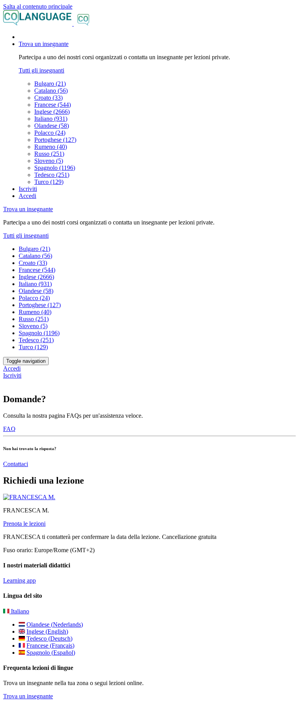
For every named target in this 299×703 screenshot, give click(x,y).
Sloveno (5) (48, 160)
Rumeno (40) (50, 146)
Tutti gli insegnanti (41, 70)
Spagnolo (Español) (50, 652)
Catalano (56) (51, 90)
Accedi (27, 196)
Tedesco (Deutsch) (49, 638)
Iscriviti (28, 188)
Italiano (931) (50, 118)
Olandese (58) (51, 125)
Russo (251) (49, 153)
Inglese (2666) (52, 111)
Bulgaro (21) (50, 83)
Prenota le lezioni (24, 523)
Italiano (19, 611)
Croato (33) (48, 97)
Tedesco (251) (51, 174)
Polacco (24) (49, 132)
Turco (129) (48, 181)
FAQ (9, 429)
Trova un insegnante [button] (44, 44)
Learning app (19, 580)
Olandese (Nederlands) (54, 624)
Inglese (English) (47, 631)
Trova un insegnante (28, 696)
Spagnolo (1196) (54, 167)
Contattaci (15, 464)
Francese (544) (52, 104)
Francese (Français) (50, 645)
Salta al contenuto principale (37, 6)
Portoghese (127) (55, 139)
